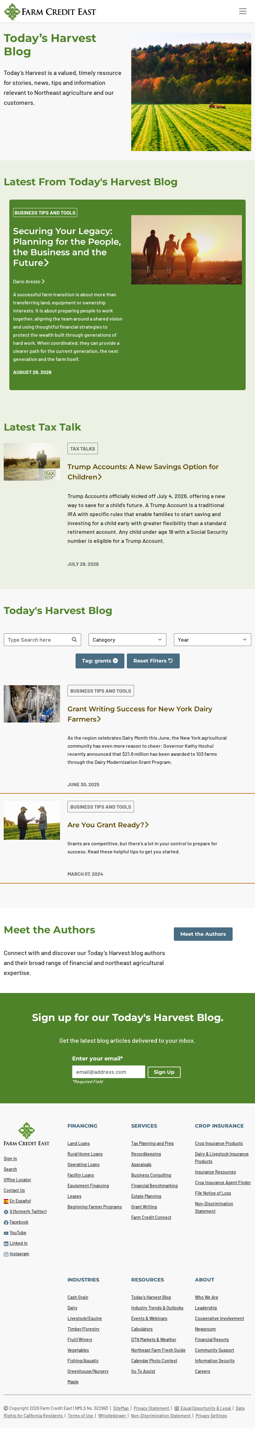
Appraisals (141, 1164)
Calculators (142, 1329)
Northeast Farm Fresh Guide (158, 1350)
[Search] (74, 640)
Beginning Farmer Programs (94, 1206)
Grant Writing (144, 1206)
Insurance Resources (215, 1172)
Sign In (10, 1158)
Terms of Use (81, 1415)
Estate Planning (146, 1196)
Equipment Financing (88, 1185)
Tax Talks (82, 448)
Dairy (72, 1307)
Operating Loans (83, 1164)
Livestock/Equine (84, 1318)
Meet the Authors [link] (203, 934)
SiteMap (121, 1408)
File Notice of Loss (213, 1193)
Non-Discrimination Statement (161, 1415)
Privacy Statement (152, 1408)
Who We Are (206, 1297)
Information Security (215, 1360)
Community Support (214, 1350)
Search (10, 1169)
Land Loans (78, 1143)
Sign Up (164, 1072)
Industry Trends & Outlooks (157, 1307)
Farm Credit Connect (151, 1217)
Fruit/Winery (79, 1339)
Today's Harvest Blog (151, 1297)
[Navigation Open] (243, 11)
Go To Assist (143, 1371)
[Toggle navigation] (242, 11)
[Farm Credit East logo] (50, 12)
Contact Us (14, 1190)
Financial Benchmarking (154, 1185)
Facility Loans (80, 1175)
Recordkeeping (146, 1154)
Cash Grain (77, 1297)
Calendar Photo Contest (154, 1360)
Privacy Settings (211, 1415)
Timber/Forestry (83, 1329)
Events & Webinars (149, 1318)
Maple (73, 1381)
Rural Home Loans (85, 1154)
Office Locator (17, 1179)
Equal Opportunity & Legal (206, 1408)
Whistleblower (112, 1415)
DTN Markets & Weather (153, 1339)
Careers (202, 1371)
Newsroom (205, 1329)
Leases (74, 1196)
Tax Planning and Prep (152, 1143)
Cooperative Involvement (219, 1318)
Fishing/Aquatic (83, 1360)
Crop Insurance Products (219, 1143)
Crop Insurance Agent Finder (223, 1182)
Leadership (206, 1307)
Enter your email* (97, 1058)
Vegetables (78, 1350)
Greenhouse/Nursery (88, 1371)
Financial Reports (212, 1339)
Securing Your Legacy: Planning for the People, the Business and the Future (67, 247)
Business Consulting (151, 1175)
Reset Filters (156, 663)
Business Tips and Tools (45, 212)
